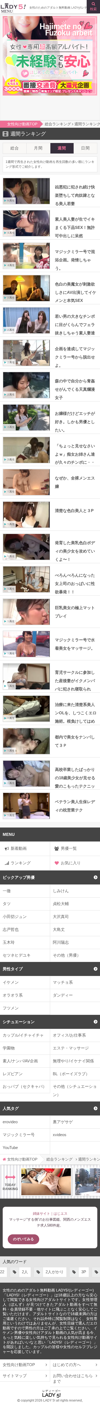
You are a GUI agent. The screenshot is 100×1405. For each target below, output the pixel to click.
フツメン (11, 1008)
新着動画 (19, 848)
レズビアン (13, 1073)
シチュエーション (19, 1021)
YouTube (10, 1147)
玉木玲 (9, 942)
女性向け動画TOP (19, 1364)
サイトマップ (15, 1375)
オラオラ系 (13, 995)
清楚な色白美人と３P (74, 510)
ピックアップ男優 (19, 877)
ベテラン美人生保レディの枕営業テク (75, 805)
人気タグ (11, 1108)
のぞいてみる (23, 1239)
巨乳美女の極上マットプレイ (75, 611)
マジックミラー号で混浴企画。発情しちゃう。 (75, 259)
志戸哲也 (11, 929)
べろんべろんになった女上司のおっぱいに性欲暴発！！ (75, 583)
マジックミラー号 (19, 1134)
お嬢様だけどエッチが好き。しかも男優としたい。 (75, 421)
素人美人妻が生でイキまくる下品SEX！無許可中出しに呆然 (75, 227)
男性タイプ (13, 969)
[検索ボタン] (93, 6)
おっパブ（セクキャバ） (25, 1086)
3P (54, 1271)
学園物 (9, 1048)
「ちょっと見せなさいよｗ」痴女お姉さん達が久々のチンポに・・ (75, 454)
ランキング (21, 863)
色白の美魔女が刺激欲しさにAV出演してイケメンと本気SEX (75, 292)
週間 (62, 148)
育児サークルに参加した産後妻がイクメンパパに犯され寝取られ (75, 680)
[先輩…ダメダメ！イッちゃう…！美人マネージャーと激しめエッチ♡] (46, 1181)
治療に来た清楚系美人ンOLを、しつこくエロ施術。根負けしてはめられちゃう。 (76, 713)
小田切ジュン (15, 916)
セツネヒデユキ (17, 955)
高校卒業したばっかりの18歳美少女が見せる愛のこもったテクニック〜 (75, 778)
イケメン (11, 982)
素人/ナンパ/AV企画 (20, 1061)
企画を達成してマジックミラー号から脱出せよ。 (75, 357)
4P (77, 1271)
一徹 (7, 890)
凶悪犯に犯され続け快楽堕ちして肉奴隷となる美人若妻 (75, 195)
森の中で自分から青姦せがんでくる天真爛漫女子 (75, 389)
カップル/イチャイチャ (23, 1035)
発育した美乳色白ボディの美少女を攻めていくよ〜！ (75, 551)
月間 (38, 148)
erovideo (10, 1121)
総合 (14, 148)
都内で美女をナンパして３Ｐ (75, 741)
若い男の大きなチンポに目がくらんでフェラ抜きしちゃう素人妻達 (75, 324)
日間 (85, 148)
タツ (7, 903)
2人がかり (26, 1271)
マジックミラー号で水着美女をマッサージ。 (75, 644)
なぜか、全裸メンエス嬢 (75, 482)
